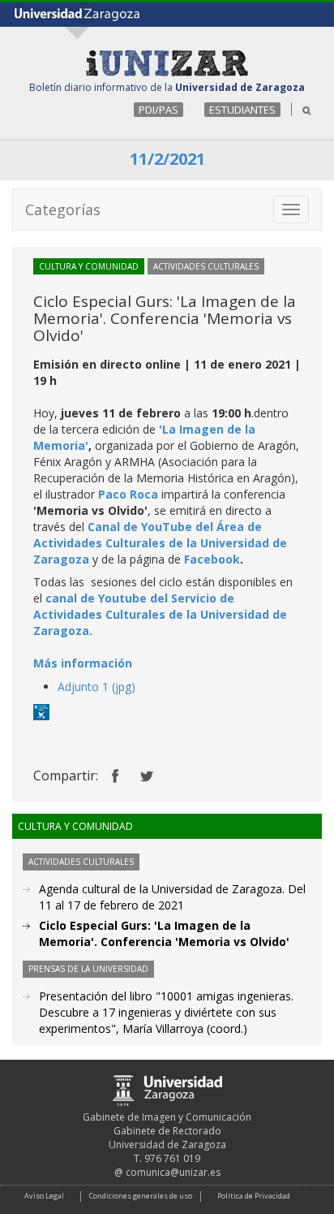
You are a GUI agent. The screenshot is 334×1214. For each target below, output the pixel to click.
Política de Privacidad (253, 1195)
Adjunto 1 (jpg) (96, 686)
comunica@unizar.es (173, 1172)
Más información (82, 663)
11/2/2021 (167, 159)
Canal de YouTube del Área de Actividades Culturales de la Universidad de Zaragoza (160, 543)
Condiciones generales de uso (140, 1195)
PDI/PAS (158, 109)
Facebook (212, 559)
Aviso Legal (44, 1195)
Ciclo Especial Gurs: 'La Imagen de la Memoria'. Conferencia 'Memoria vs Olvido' (164, 933)
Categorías (63, 209)
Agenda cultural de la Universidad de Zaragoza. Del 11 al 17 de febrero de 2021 (172, 897)
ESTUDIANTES (242, 109)
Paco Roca (128, 494)
